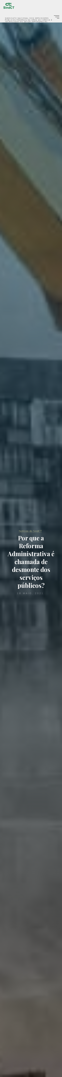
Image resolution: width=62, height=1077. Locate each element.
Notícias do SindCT (30, 531)
